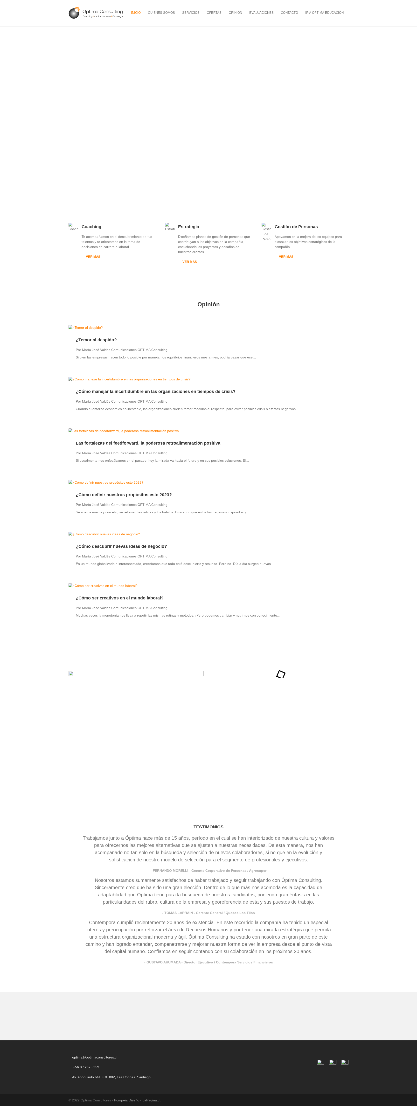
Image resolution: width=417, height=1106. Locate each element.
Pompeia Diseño (126, 1100)
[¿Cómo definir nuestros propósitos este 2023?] (208, 482)
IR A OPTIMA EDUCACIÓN (324, 12)
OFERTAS (214, 12)
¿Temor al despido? (96, 339)
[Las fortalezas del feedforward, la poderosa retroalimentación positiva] (208, 430)
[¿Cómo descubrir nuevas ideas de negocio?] (208, 534)
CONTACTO (289, 12)
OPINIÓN (235, 12)
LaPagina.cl (151, 1100)
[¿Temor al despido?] (208, 327)
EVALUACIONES (261, 12)
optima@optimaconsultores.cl (94, 1057)
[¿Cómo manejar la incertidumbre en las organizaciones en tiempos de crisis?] (208, 379)
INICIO (136, 12)
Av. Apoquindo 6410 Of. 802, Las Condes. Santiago (111, 1077)
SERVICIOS (191, 12)
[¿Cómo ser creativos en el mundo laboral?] (208, 585)
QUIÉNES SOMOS (161, 12)
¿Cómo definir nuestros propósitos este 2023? (124, 494)
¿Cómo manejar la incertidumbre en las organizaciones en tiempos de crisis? (156, 391)
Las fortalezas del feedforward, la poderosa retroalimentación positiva (148, 443)
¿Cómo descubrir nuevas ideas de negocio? (121, 546)
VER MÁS (93, 257)
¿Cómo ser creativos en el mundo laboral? (120, 598)
